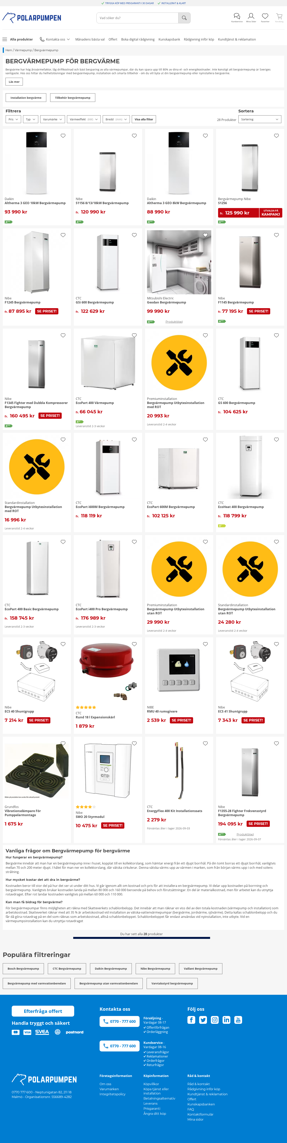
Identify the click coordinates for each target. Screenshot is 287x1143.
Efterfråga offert (43, 1011)
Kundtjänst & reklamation (207, 1094)
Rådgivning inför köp (203, 1089)
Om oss (105, 1084)
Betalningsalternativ (159, 1098)
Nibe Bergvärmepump (155, 968)
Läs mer (14, 82)
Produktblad (174, 322)
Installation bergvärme (26, 98)
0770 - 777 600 (123, 1021)
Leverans (151, 1103)
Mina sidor (195, 1119)
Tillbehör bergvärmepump (72, 98)
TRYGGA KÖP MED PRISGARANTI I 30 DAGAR (129, 3)
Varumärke (50, 119)
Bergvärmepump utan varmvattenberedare (108, 983)
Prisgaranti (152, 1108)
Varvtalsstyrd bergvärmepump (172, 983)
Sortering (247, 119)
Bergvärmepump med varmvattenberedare (37, 983)
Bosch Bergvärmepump (23, 968)
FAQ (190, 1109)
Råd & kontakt (198, 1084)
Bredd (114, 119)
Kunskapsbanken (201, 1104)
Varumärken (109, 1089)
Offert (191, 1099)
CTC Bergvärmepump (67, 968)
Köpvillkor (151, 1084)
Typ (28, 119)
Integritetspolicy (113, 1094)
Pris (11, 119)
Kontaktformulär (200, 1114)
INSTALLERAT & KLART (173, 3)
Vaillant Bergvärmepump (200, 968)
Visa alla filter (144, 119)
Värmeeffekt (81, 119)
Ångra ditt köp (155, 1114)
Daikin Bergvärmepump (111, 968)
